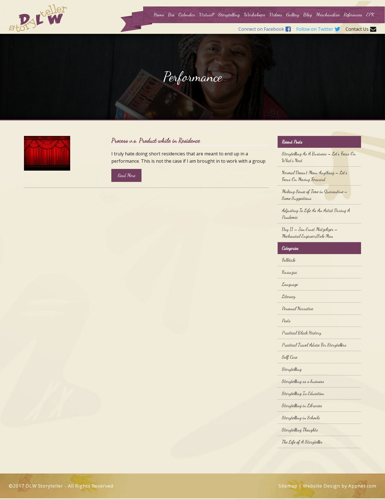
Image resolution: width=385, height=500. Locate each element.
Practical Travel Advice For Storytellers (314, 344)
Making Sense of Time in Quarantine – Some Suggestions (315, 195)
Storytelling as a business (303, 381)
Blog (307, 14)
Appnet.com (362, 486)
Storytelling (229, 14)
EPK (370, 14)
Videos (275, 14)
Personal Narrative (297, 308)
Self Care (289, 357)
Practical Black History (301, 332)
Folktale (288, 260)
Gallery (292, 14)
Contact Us (357, 29)
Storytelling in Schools (301, 417)
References (353, 14)
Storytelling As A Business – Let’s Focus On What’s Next (319, 157)
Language (290, 284)
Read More (126, 175)
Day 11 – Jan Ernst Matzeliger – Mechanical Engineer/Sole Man (310, 232)
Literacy (288, 296)
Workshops (254, 14)
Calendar (186, 14)
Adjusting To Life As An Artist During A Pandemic (316, 214)
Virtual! (206, 14)
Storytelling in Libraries (302, 405)
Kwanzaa (289, 272)
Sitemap (288, 486)
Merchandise (328, 14)
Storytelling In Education (303, 393)
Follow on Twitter (314, 29)
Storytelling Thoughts (300, 429)
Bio (171, 14)
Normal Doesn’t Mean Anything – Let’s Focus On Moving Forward (314, 176)
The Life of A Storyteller (302, 441)
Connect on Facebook (261, 29)
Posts (286, 320)
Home (159, 14)
